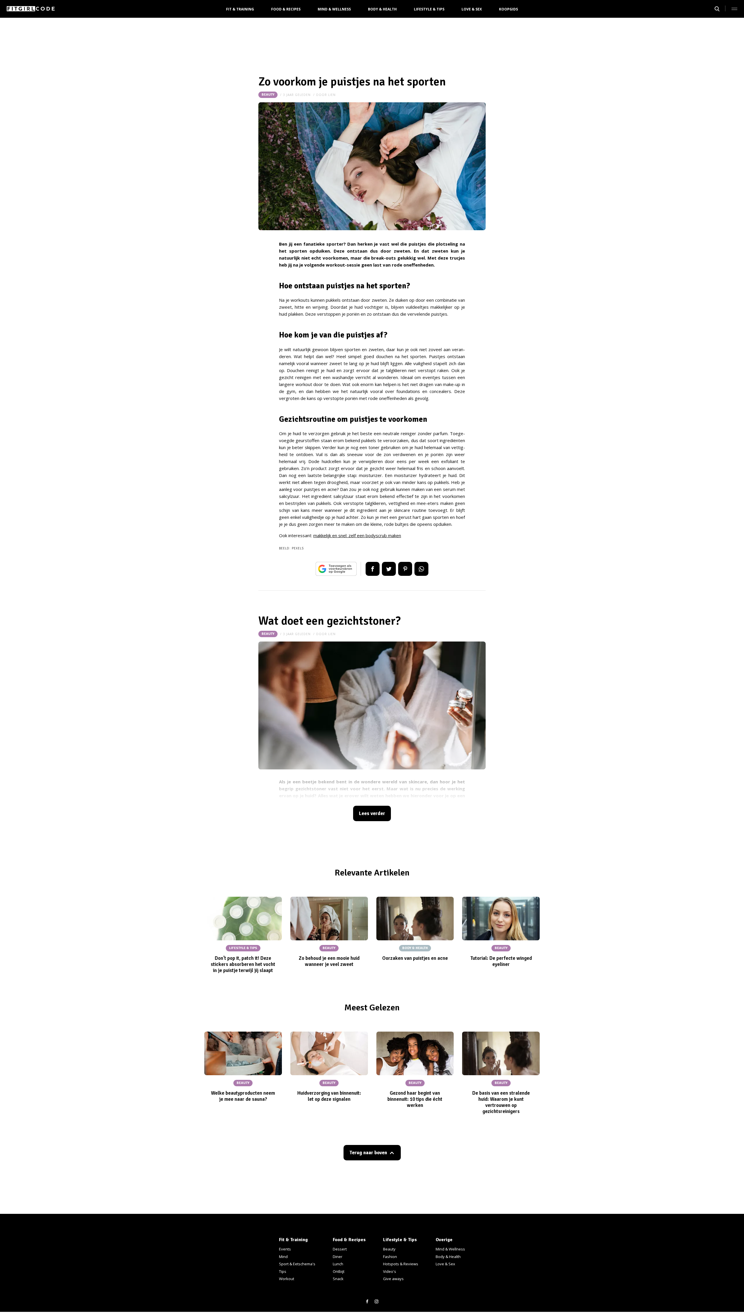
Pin (405, 569)
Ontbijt (338, 1271)
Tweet (389, 569)
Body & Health (382, 9)
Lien (332, 95)
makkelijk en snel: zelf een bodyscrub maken (357, 535)
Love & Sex (472, 9)
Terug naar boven (368, 1153)
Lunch (338, 1263)
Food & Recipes (286, 9)
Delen (373, 569)
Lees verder (372, 813)
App (421, 569)
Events (285, 1249)
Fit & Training (240, 9)
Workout (286, 1278)
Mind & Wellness (334, 9)
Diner (337, 1256)
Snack (338, 1278)
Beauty (268, 94)
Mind (283, 1256)
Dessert (340, 1249)
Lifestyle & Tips (429, 9)
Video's (389, 1271)
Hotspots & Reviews (400, 1263)
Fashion (390, 1256)
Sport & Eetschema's (297, 1263)
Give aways (393, 1278)
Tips (282, 1271)
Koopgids (508, 9)
